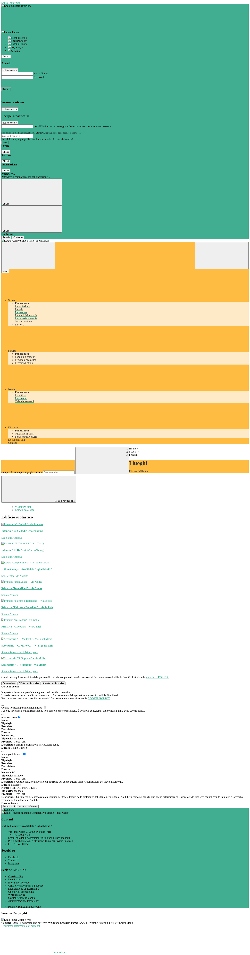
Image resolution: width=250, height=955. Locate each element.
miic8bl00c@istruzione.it (43, 837)
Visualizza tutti (23, 506)
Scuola (132, 451)
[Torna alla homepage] (125, 240)
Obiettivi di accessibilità (21, 891)
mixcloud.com (9, 717)
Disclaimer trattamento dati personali (20, 925)
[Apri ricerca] (222, 255)
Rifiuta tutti (29, 683)
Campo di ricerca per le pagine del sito (22, 472)
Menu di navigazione (64, 501)
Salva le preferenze (27, 806)
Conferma (18, 237)
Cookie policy (15, 876)
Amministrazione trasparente (23, 900)
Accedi (6, 56)
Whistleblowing (16, 894)
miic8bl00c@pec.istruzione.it (44, 840)
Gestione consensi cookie (21, 897)
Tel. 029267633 (21, 834)
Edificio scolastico (25, 509)
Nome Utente (41, 73)
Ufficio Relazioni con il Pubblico (26, 885)
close (5, 271)
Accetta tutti (53, 683)
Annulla (6, 237)
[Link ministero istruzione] (16, 5)
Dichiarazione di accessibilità (23, 888)
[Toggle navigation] (28, 255)
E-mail (37, 126)
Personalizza (9, 683)
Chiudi (6, 152)
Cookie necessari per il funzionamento (22, 707)
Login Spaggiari (88, 132)
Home (132, 448)
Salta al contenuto (10, 2)
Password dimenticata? (13, 83)
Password (39, 77)
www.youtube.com (12, 754)
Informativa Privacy (18, 882)
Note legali (14, 879)
